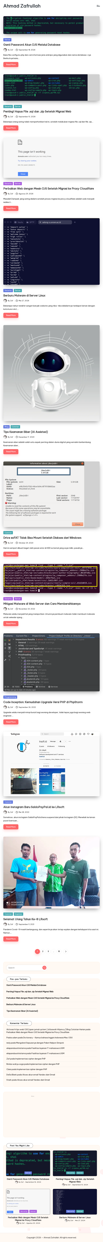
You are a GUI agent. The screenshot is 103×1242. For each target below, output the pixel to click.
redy (8, 1043)
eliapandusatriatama (16, 1048)
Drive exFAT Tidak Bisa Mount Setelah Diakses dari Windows (42, 537)
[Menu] (98, 6)
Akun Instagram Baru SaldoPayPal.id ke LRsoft (33, 807)
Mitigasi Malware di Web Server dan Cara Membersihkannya (41, 603)
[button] (65, 951)
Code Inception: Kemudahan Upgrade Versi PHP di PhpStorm (43, 702)
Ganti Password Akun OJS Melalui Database (31, 44)
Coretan (15, 426)
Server (7, 39)
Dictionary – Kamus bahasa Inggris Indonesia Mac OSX (48, 1037)
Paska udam (12, 1037)
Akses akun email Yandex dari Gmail (38, 1075)
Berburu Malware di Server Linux (24, 295)
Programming (10, 697)
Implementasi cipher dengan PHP (30, 1059)
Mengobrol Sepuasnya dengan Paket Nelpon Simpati (40, 1043)
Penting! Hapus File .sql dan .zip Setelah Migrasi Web (37, 111)
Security (8, 106)
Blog (7, 426)
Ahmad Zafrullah (22, 5)
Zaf (8, 1059)
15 (59, 951)
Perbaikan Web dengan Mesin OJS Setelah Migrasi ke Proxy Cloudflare (48, 188)
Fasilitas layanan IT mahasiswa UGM (48, 1048)
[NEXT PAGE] (65, 951)
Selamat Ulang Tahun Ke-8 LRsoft (25, 919)
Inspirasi (18, 914)
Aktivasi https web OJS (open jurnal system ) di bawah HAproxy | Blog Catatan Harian (45, 1029)
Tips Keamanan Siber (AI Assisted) (25, 431)
